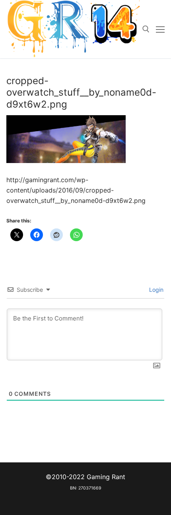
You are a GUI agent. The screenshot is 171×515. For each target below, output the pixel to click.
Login (155, 289)
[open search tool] (146, 29)
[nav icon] (160, 29)
